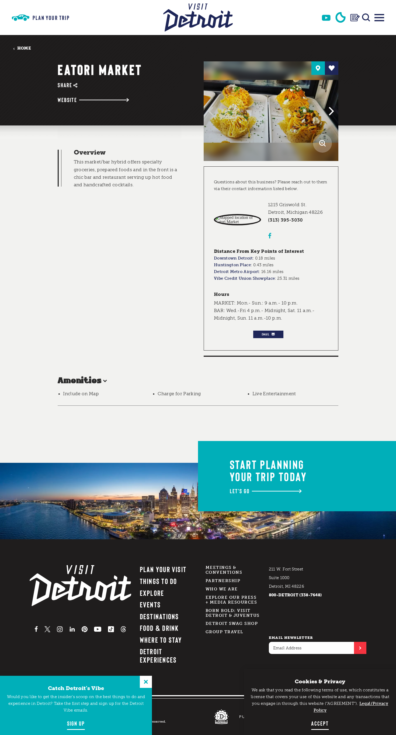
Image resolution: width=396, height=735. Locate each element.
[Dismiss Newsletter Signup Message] (146, 682)
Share (65, 85)
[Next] (330, 111)
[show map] (318, 68)
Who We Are (222, 589)
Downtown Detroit (233, 258)
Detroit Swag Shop (232, 623)
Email (265, 334)
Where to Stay (161, 639)
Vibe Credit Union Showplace (244, 278)
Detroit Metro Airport (236, 271)
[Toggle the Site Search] (366, 17)
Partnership (223, 580)
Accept (320, 723)
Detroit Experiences (158, 655)
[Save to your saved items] (331, 68)
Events (150, 604)
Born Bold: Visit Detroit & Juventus (233, 613)
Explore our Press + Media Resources (231, 600)
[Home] (198, 18)
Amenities (80, 381)
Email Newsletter (291, 638)
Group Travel (224, 631)
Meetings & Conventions (224, 570)
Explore (152, 592)
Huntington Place (232, 264)
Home (24, 48)
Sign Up (76, 723)
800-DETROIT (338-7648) (295, 595)
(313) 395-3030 (285, 220)
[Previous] (211, 111)
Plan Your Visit (163, 569)
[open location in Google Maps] (237, 219)
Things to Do (158, 581)
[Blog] (355, 17)
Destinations (159, 616)
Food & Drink (159, 627)
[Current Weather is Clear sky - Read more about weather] (340, 17)
